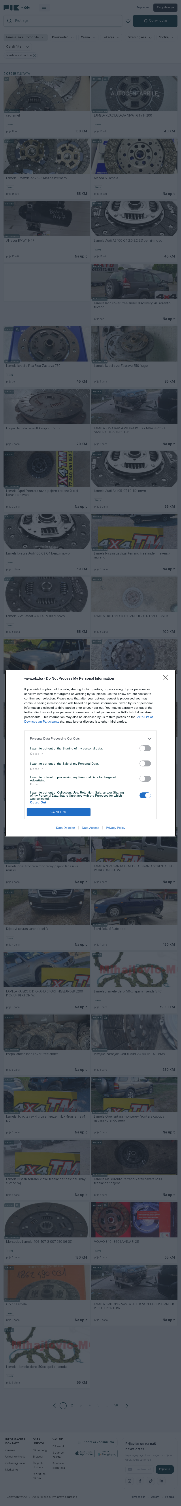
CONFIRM (59, 812)
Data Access (90, 827)
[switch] (145, 748)
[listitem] (90, 738)
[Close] (167, 679)
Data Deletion (65, 827)
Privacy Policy (115, 827)
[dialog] (90, 753)
